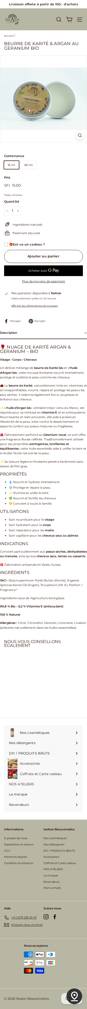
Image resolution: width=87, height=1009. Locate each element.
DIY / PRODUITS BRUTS (59, 850)
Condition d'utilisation (18, 863)
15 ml (11, 165)
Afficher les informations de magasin (34, 305)
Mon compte (52, 888)
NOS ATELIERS (53, 869)
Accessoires (51, 856)
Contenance (14, 156)
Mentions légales (15, 856)
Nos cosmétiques (55, 838)
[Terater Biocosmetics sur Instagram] (46, 916)
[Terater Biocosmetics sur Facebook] (54, 916)
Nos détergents (54, 844)
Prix (7, 177)
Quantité (11, 201)
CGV (7, 850)
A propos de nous (15, 838)
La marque (51, 875)
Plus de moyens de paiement (43, 281)
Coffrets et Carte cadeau (60, 863)
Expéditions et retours (18, 844)
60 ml (28, 165)
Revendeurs (51, 881)
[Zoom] (79, 135)
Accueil (9, 35)
